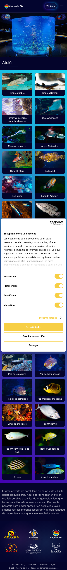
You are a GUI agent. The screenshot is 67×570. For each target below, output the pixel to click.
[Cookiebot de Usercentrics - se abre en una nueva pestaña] (49, 223)
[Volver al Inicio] (13, 6)
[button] (61, 6)
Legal (52, 564)
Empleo (15, 564)
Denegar (33, 345)
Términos (43, 564)
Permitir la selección (33, 336)
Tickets (50, 6)
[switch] (59, 285)
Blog (23, 564)
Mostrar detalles (48, 317)
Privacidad (32, 564)
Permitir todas (33, 327)
